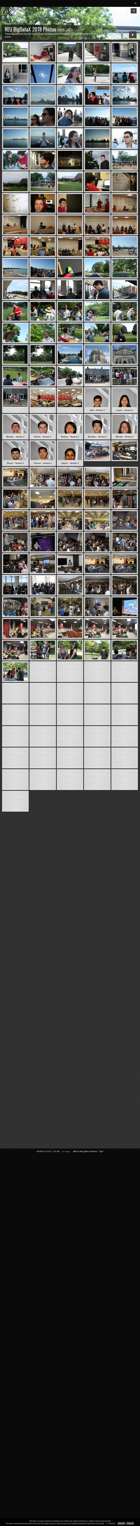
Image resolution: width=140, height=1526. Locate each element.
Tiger (101, 1033)
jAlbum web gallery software (85, 1033)
